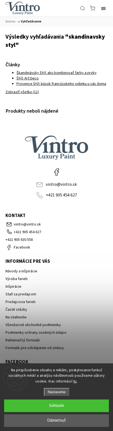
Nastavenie (57, 392)
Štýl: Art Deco (27, 78)
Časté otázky (16, 309)
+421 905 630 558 (19, 239)
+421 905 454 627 (61, 195)
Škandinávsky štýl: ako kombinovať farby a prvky (56, 73)
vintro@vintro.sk (61, 184)
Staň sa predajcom (20, 294)
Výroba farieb (16, 279)
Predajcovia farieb (20, 302)
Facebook (56, 172)
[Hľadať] (82, 8)
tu (75, 381)
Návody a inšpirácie (21, 271)
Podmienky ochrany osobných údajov (36, 332)
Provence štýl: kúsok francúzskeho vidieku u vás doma (61, 84)
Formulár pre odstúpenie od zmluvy (34, 348)
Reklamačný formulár (22, 340)
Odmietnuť (56, 420)
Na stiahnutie (16, 317)
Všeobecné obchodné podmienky (33, 325)
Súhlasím (56, 406)
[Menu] (103, 8)
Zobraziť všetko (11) (22, 92)
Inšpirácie (13, 286)
